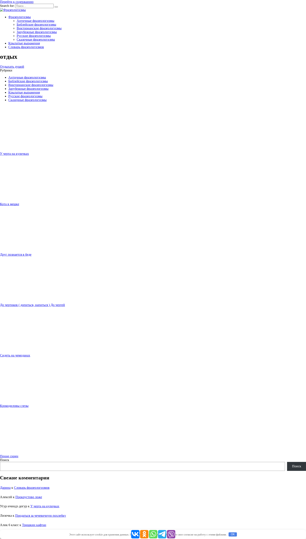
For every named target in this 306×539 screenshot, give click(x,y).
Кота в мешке (9, 204)
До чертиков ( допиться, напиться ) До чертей (32, 305)
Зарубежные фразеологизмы (37, 32)
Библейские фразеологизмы (36, 24)
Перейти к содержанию (17, 2)
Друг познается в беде (15, 254)
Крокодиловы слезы (14, 406)
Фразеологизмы (19, 17)
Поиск (4, 460)
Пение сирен (9, 456)
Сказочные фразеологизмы (36, 39)
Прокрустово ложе (28, 497)
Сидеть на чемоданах (15, 355)
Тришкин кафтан (34, 525)
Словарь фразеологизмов (26, 47)
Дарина (5, 487)
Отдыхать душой (12, 66)
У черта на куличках (14, 153)
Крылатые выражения (24, 43)
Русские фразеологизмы (34, 36)
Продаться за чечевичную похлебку (40, 515)
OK (233, 534)
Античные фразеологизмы (35, 21)
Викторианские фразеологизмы (39, 28)
